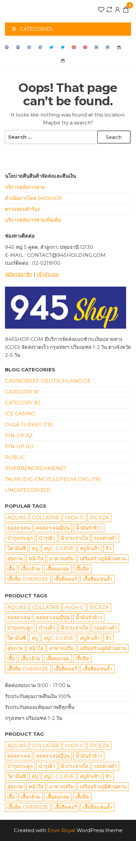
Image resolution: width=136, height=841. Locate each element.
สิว (108, 548)
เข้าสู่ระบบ (48, 274)
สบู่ (35, 548)
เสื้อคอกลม (57, 569)
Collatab (45, 517)
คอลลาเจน (18, 528)
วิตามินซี (16, 548)
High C (74, 517)
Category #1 (22, 392)
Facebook (7, 47)
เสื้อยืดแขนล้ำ (97, 579)
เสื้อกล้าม (30, 569)
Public (15, 457)
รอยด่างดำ (105, 538)
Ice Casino (20, 413)
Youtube (74, 47)
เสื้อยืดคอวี (65, 579)
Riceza (99, 517)
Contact (119, 47)
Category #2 (22, 402)
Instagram (29, 47)
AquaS (16, 517)
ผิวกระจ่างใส (74, 538)
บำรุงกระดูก (20, 538)
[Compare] (109, 9)
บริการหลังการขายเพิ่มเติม (33, 220)
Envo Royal (61, 830)
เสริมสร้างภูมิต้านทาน (103, 558)
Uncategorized (28, 490)
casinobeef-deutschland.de (48, 381)
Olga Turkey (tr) (29, 424)
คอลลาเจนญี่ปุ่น (53, 528)
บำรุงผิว (47, 538)
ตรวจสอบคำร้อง (22, 209)
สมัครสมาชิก (18, 274)
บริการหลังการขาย (25, 187)
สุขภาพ (15, 558)
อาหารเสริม (61, 558)
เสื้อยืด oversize (27, 579)
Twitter (52, 47)
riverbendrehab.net (36, 468)
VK (97, 47)
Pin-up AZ (19, 435)
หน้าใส (36, 558)
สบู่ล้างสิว (90, 548)
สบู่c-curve (59, 548)
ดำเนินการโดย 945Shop (33, 198)
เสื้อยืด (82, 569)
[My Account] (117, 9)
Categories (36, 29)
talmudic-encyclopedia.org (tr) (53, 479)
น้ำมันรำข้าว (89, 528)
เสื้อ (11, 569)
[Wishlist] (101, 9)
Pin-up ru (19, 446)
